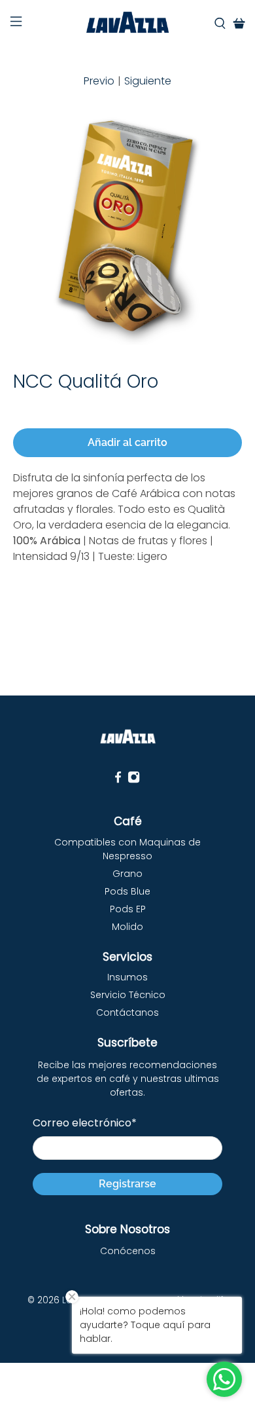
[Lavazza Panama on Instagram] (134, 780)
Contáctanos (127, 1012)
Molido (127, 926)
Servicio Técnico (127, 994)
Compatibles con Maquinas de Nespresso (127, 849)
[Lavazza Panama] (128, 23)
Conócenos (128, 1250)
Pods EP (128, 909)
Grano (127, 873)
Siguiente (147, 80)
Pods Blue (127, 891)
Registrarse (127, 1184)
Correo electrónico (85, 1122)
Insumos (127, 977)
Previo (99, 80)
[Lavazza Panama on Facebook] (118, 780)
